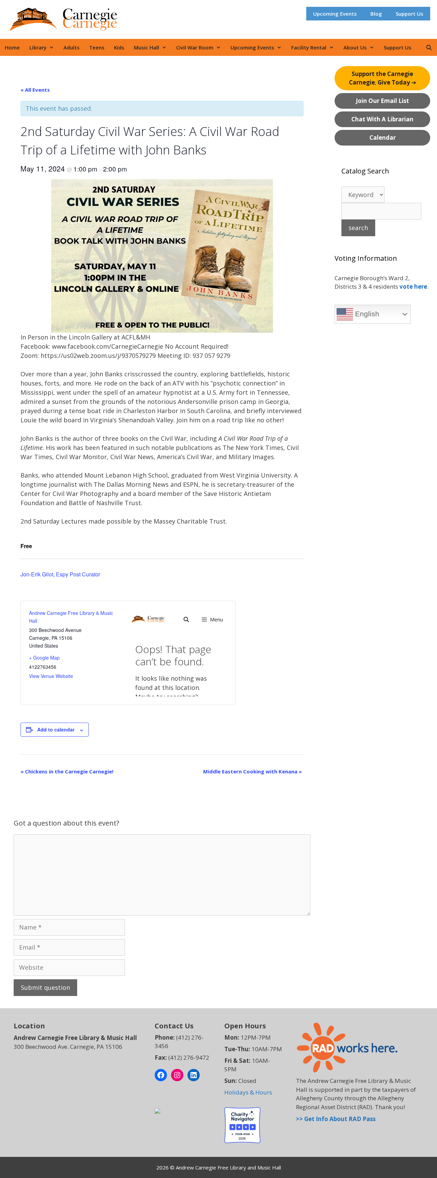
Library (37, 47)
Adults (72, 47)
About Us (355, 47)
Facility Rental (308, 47)
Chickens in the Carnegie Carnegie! (66, 771)
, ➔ (382, 78)
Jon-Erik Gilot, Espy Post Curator (60, 574)
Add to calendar (55, 729)
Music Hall (146, 47)
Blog (376, 13)
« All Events (35, 89)
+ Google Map (44, 657)
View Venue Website (51, 676)
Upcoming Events (335, 13)
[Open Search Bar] (429, 47)
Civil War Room (194, 47)
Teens (96, 47)
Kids (119, 47)
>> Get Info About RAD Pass (336, 1119)
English (366, 314)
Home (12, 47)
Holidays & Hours (248, 1092)
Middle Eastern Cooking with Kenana (252, 771)
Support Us (409, 13)
